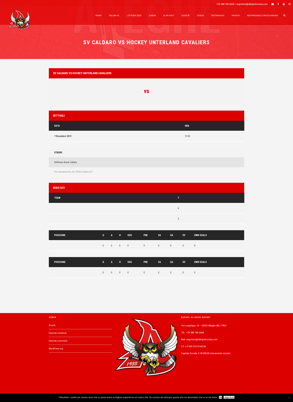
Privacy (236, 15)
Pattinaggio (218, 15)
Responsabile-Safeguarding (262, 15)
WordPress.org (56, 348)
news (98, 15)
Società (185, 15)
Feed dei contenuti (58, 333)
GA (171, 235)
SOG (129, 235)
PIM (145, 235)
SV (184, 235)
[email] (272, 4)
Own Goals (200, 235)
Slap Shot (168, 15)
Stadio (200, 15)
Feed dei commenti (58, 341)
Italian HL (114, 15)
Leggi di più (229, 397)
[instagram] (290, 4)
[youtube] (284, 4)
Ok (220, 397)
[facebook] (278, 4)
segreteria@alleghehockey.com (252, 4)
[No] (289, 397)
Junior (152, 15)
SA (159, 235)
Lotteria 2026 (134, 15)
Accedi (52, 325)
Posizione (59, 235)
